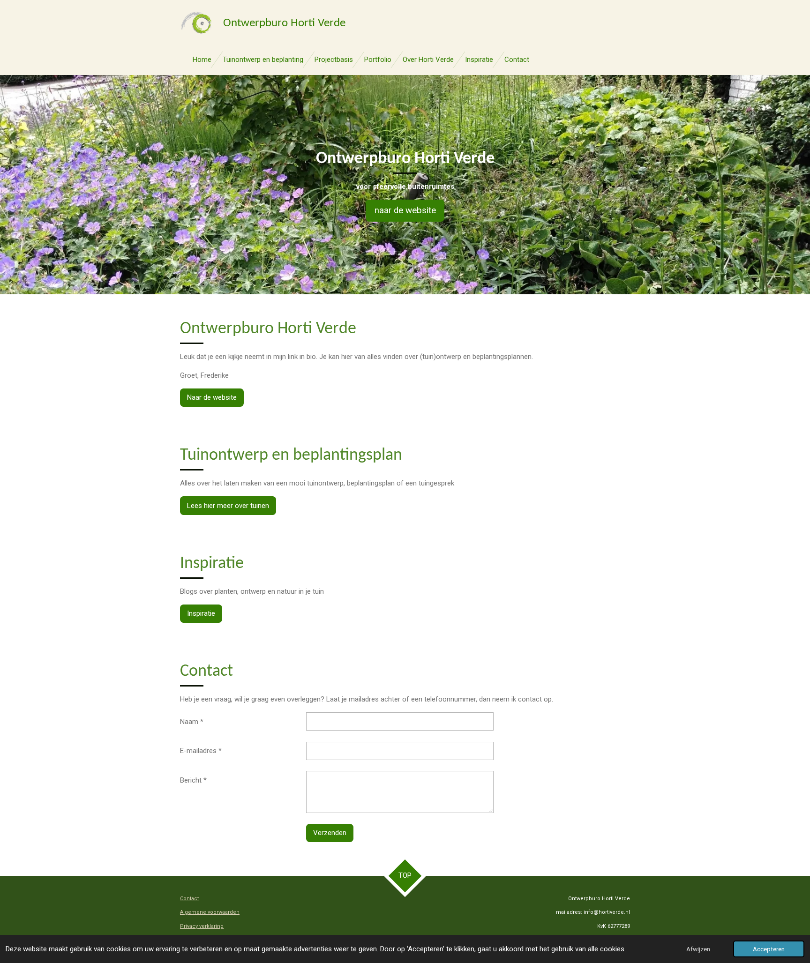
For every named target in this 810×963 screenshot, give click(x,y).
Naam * (191, 721)
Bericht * (193, 780)
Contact (189, 899)
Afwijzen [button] (698, 949)
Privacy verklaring (202, 926)
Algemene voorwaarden (210, 912)
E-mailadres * (201, 751)
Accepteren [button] (769, 949)
